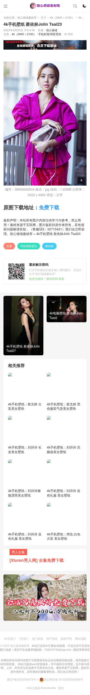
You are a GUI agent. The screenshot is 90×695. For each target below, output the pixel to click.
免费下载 (49, 207)
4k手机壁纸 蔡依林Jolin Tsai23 (58, 233)
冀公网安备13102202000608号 (63, 679)
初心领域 (51, 30)
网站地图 (80, 638)
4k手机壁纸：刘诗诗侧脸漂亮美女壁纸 (24, 492)
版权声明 (66, 638)
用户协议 (51, 638)
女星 (9, 246)
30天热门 (10, 638)
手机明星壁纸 (28, 246)
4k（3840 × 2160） (62, 17)
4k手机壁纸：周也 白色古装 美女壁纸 (63, 536)
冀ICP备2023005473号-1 (23, 679)
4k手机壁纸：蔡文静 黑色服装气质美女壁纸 (63, 406)
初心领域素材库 (27, 17)
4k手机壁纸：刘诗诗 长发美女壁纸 (25, 449)
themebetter (48, 688)
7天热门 (24, 638)
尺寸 (43, 17)
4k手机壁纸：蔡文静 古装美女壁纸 (25, 406)
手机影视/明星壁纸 (49, 34)
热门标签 (37, 638)
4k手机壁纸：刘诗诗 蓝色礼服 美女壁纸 (63, 492)
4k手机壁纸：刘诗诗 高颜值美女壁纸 (63, 449)
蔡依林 (49, 246)
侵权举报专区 (81, 649)
